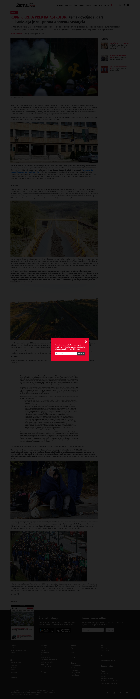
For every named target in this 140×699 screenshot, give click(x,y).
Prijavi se (81, 353)
